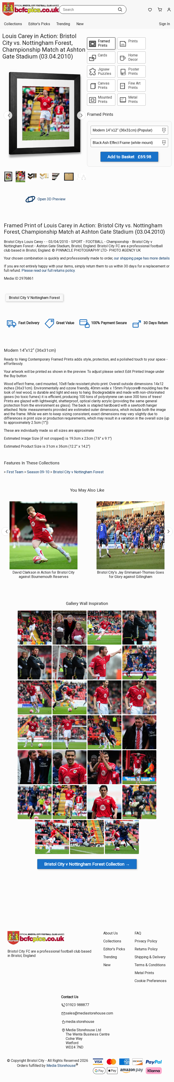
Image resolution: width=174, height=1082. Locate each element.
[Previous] (8, 115)
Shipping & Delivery (150, 957)
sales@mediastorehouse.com (89, 1013)
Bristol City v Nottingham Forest (78, 472)
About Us (110, 933)
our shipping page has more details (142, 258)
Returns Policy (146, 949)
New (80, 24)
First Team (15, 472)
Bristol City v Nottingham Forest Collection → (87, 864)
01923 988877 (77, 1005)
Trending (63, 24)
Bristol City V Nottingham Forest (34, 298)
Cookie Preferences (151, 981)
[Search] (120, 9)
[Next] (81, 115)
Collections (13, 24)
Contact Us (69, 997)
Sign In (164, 24)
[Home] (30, 14)
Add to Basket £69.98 (129, 156)
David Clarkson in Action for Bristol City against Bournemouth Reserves (43, 574)
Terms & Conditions (150, 965)
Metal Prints (144, 973)
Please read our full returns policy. (48, 270)
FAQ (138, 933)
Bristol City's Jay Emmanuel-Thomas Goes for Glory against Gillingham (130, 574)
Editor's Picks (39, 24)
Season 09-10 (38, 472)
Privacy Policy (146, 941)
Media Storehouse (61, 1065)
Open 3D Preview (51, 199)
